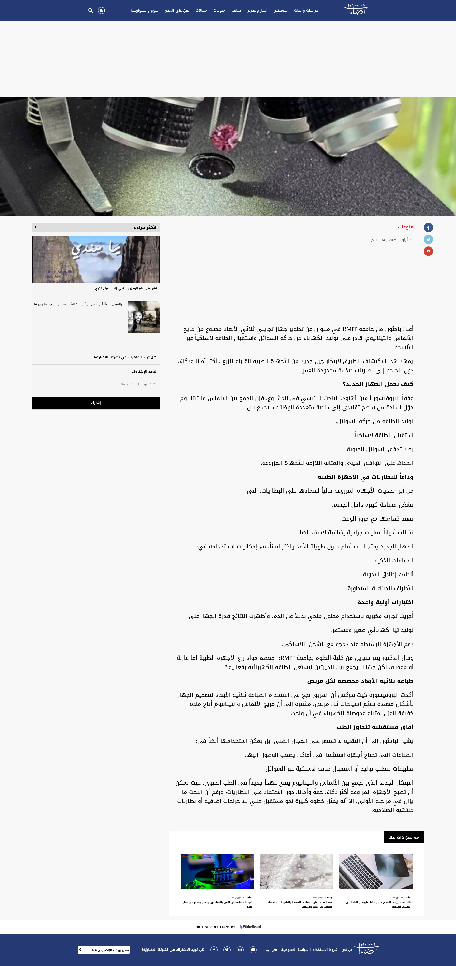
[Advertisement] (228, 59)
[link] (214, 949)
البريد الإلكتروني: (143, 371)
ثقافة (236, 10)
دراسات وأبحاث (306, 10)
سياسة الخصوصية (295, 950)
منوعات (219, 10)
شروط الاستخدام (325, 950)
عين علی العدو (177, 10)
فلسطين (281, 10)
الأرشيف (271, 950)
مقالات (201, 10)
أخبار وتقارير (257, 10)
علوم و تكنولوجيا (144, 10)
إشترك (96, 403)
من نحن (347, 950)
